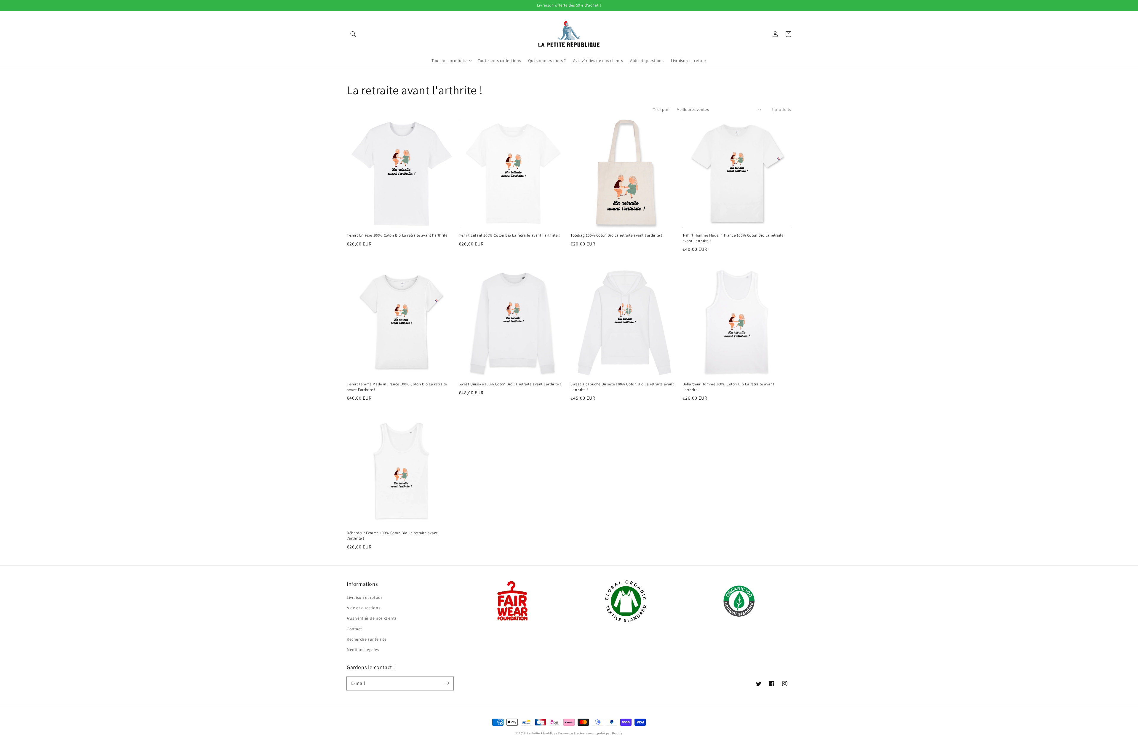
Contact (354, 628)
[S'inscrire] (446, 683)
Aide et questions (363, 607)
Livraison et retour (364, 597)
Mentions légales (363, 649)
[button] (353, 34)
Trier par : (661, 109)
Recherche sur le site (367, 639)
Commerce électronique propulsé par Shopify (590, 733)
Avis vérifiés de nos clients (372, 618)
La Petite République (542, 733)
